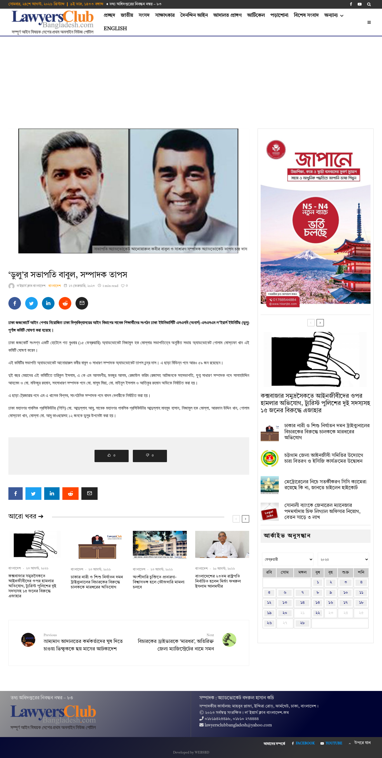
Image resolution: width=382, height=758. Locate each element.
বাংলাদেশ (54, 286)
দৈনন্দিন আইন (194, 15)
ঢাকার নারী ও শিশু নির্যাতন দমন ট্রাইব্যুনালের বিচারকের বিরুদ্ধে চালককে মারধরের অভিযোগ (97, 582)
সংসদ (144, 15)
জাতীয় (127, 15)
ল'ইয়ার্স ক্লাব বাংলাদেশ (31, 286)
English (115, 28)
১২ (269, 603)
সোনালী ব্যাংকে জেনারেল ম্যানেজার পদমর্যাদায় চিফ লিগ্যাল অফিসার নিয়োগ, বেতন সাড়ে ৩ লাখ (322, 511)
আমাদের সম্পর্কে (274, 744)
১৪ (302, 603)
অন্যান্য (331, 15)
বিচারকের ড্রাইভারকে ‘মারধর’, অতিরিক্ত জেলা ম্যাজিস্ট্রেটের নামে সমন (176, 643)
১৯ (269, 613)
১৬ (330, 603)
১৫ (317, 603)
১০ (345, 593)
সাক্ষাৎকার (165, 15)
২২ (317, 613)
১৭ (345, 603)
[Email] (82, 303)
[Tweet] (31, 303)
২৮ (302, 623)
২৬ (269, 623)
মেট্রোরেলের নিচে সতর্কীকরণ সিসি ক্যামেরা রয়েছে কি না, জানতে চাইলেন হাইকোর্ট (325, 485)
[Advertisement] (191, 78)
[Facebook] (351, 4)
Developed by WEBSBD (191, 752)
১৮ (361, 603)
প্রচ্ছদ (109, 15)
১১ (361, 593)
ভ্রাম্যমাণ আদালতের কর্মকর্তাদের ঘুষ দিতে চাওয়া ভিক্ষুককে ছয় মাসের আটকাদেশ (83, 643)
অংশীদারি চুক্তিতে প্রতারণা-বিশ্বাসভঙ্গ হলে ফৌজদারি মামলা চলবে (159, 582)
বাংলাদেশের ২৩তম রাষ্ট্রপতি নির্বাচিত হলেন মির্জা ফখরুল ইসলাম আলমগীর (218, 581)
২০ (284, 613)
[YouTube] (359, 4)
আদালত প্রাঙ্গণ (227, 15)
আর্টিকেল (256, 15)
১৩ (284, 603)
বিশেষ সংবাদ (306, 15)
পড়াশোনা (279, 15)
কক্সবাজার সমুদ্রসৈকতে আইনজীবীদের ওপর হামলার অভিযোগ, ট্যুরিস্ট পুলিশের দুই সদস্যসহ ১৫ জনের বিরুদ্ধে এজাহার (32, 586)
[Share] (14, 303)
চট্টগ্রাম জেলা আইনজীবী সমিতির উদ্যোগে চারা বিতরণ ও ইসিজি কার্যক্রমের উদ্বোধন (323, 458)
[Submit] (65, 303)
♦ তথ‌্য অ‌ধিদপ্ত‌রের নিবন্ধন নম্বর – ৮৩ (134, 4)
